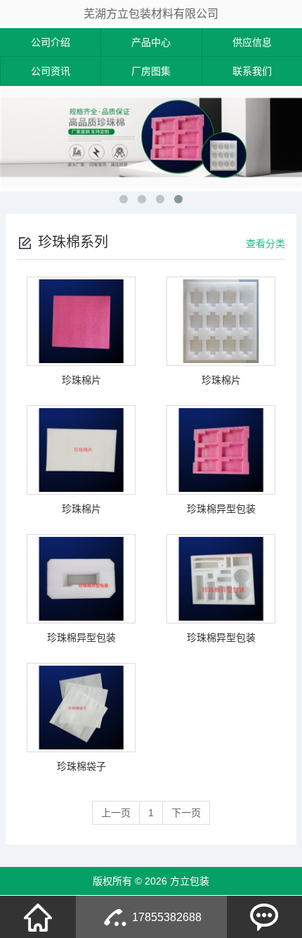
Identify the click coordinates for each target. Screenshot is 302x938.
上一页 (116, 812)
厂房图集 (151, 71)
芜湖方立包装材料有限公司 (151, 14)
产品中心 (151, 42)
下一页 (186, 812)
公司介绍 (50, 42)
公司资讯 (50, 71)
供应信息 (252, 42)
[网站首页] (38, 917)
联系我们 (252, 71)
